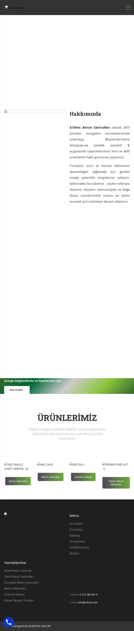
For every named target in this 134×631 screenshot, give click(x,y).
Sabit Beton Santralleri (19, 577)
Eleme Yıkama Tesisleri (19, 600)
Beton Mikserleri (18, 481)
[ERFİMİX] (5, 516)
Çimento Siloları (83, 477)
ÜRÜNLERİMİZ (67, 417)
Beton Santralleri (50, 477)
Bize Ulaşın (16, 389)
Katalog (75, 535)
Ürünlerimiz (77, 541)
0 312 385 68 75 (89, 594)
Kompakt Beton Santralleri (21, 582)
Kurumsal (76, 529)
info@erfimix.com (88, 602)
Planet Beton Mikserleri (116, 482)
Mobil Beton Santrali (17, 571)
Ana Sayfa (76, 523)
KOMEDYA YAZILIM (39, 626)
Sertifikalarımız (79, 547)
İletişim (74, 553)
